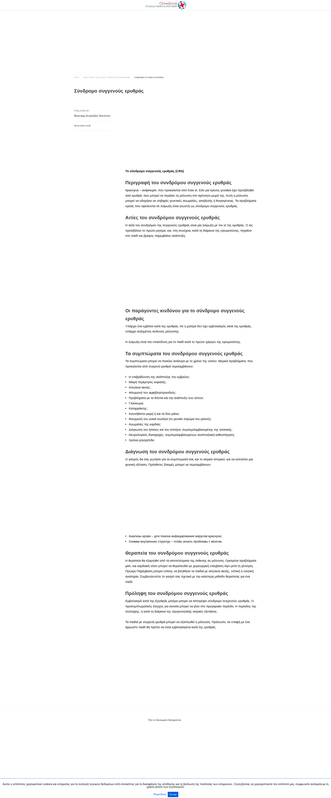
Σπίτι (76, 77)
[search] (255, 5)
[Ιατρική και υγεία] (165, 5)
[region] (165, 40)
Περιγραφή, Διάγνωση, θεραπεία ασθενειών (106, 77)
